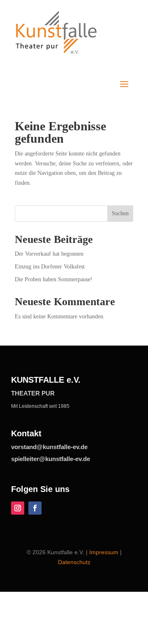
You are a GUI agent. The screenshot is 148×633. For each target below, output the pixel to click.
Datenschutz (74, 562)
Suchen (120, 213)
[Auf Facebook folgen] (35, 508)
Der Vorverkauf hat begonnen (49, 254)
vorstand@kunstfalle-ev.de (49, 446)
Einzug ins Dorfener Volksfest (50, 267)
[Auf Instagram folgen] (17, 508)
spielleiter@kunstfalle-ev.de (50, 458)
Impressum (103, 552)
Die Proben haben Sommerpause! (53, 279)
